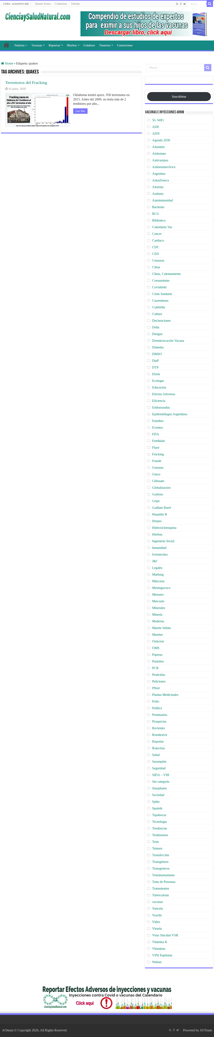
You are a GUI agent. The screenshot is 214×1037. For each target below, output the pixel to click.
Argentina (158, 173)
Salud (156, 755)
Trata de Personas (163, 882)
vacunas (157, 902)
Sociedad (158, 795)
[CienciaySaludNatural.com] (37, 16)
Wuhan (157, 962)
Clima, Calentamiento (166, 274)
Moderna (158, 621)
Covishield (159, 287)
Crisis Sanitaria (162, 294)
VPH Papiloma (162, 955)
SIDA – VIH (160, 775)
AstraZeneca (160, 180)
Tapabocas (159, 815)
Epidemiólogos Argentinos (169, 414)
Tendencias (159, 828)
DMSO (157, 354)
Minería (157, 614)
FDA (155, 434)
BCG (155, 213)
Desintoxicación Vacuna (168, 340)
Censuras (158, 260)
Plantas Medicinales (165, 694)
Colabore (89, 45)
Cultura (157, 314)
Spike (156, 801)
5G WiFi (158, 120)
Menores (158, 594)
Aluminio (158, 147)
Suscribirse (179, 96)
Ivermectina (160, 554)
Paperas (157, 654)
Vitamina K (159, 942)
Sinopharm (159, 788)
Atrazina (157, 187)
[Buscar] (210, 4)
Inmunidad (159, 548)
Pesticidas (158, 674)
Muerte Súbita (161, 628)
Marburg (158, 574)
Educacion (159, 387)
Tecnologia (159, 821)
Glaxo (156, 474)
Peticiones (159, 681)
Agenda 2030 (161, 140)
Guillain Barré (161, 507)
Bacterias (158, 207)
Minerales (158, 608)
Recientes (158, 728)
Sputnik (157, 808)
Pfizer (156, 688)
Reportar (54, 45)
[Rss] (177, 3)
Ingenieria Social (163, 541)
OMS (155, 648)
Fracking (158, 454)
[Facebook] (181, 3)
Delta (155, 327)
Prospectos (159, 721)
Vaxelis (157, 915)
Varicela (157, 908)
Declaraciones (161, 320)
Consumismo (160, 280)
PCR (155, 668)
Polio (155, 701)
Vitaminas (158, 948)
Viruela (157, 928)
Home (8, 63)
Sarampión (159, 761)
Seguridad (159, 768)
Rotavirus (158, 748)
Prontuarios (159, 715)
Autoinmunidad (162, 200)
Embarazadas (161, 407)
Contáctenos (61, 3)
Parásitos (158, 661)
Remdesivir (159, 735)
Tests (155, 841)
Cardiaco (158, 240)
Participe (75, 3)
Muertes (157, 634)
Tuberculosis (160, 895)
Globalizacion (161, 487)
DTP (155, 367)
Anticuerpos (160, 160)
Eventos (157, 427)
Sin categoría (160, 781)
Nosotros (104, 45)
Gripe (156, 501)
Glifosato (158, 481)
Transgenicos (160, 868)
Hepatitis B (159, 514)
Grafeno (157, 494)
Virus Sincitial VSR (165, 935)
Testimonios (160, 835)
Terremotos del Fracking (26, 82)
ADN (156, 133)
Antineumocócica (163, 167)
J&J (154, 561)
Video (156, 922)
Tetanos (157, 848)
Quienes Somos (43, 3)
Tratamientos (160, 888)
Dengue (157, 334)
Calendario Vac (162, 227)
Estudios (157, 421)
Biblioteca (159, 220)
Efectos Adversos (163, 394)
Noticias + (20, 45)
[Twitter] (184, 3)
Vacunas (37, 45)
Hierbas (72, 45)
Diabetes (158, 347)
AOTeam (206, 1030)
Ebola (156, 374)
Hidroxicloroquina (164, 527)
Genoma (157, 467)
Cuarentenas (160, 300)
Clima (156, 267)
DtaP (155, 360)
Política (157, 708)
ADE (155, 127)
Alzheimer (159, 153)
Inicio (6, 45)
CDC (155, 247)
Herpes (157, 521)
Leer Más (80, 111)
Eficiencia (158, 401)
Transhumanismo (163, 875)
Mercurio (158, 601)
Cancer (157, 234)
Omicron (158, 641)
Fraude (156, 461)
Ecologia (158, 380)
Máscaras (158, 581)
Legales (157, 568)
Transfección (160, 855)
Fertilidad (158, 441)
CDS (155, 254)
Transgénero (160, 862)
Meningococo (161, 588)
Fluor (155, 447)
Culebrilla (158, 307)
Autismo (157, 193)
